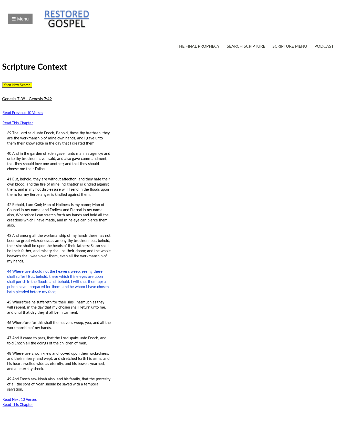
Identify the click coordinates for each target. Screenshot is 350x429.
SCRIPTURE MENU (289, 46)
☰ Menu (20, 19)
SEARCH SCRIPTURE (246, 46)
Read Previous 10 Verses (23, 113)
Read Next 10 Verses (20, 400)
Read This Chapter (18, 123)
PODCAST (324, 46)
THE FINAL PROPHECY (198, 46)
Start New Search (17, 85)
